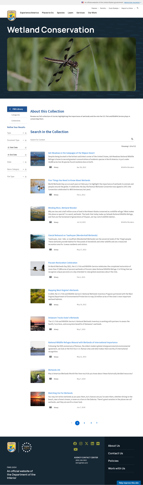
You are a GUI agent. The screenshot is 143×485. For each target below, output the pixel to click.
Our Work (92, 12)
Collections (16, 120)
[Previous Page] (71, 423)
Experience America (29, 12)
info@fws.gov (82, 463)
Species (61, 12)
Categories (16, 115)
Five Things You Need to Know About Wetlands (69, 180)
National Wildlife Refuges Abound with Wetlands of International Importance (83, 342)
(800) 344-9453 (81, 460)
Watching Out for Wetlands (60, 393)
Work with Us (116, 468)
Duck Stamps (114, 8)
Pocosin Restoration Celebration (62, 262)
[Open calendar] (8, 147)
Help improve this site (129, 482)
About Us (114, 445)
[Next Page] (97, 423)
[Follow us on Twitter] (87, 443)
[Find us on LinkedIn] (93, 443)
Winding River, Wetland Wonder (62, 207)
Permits (103, 8)
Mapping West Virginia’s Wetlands (63, 290)
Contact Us (115, 453)
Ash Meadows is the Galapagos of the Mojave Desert (71, 153)
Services (81, 12)
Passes (94, 8)
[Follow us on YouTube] (76, 449)
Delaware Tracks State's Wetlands (63, 317)
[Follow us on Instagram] (81, 443)
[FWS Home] (11, 16)
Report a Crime (127, 8)
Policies (113, 461)
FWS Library (18, 109)
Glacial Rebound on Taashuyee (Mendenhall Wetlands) (72, 235)
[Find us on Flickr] (98, 443)
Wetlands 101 (54, 370)
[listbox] (15, 133)
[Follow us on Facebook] (75, 443)
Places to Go (48, 12)
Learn (70, 12)
